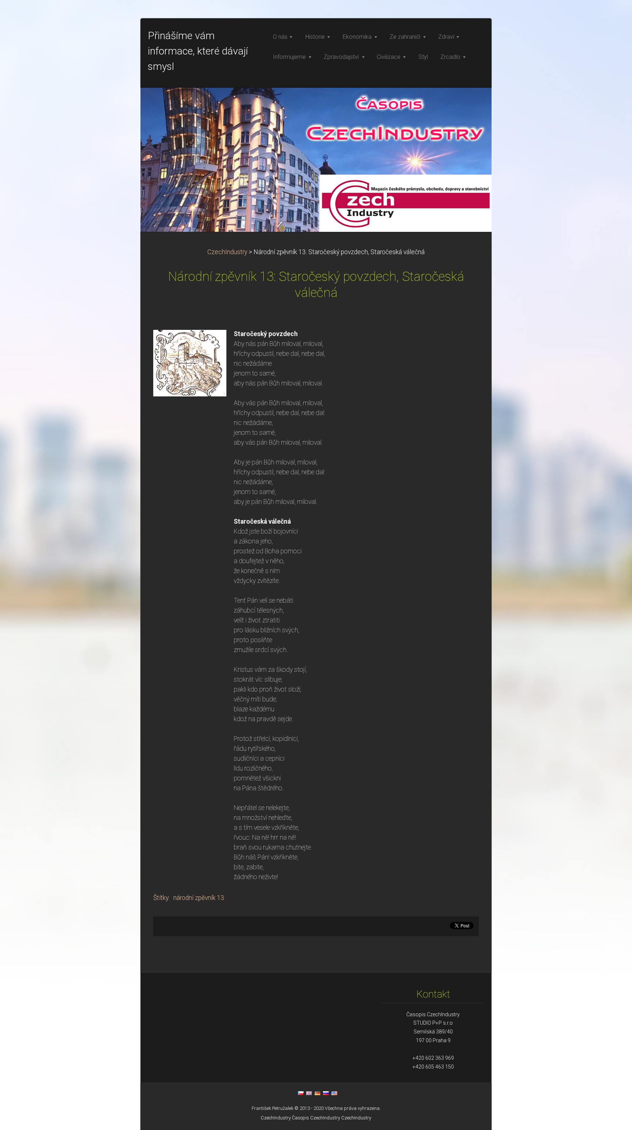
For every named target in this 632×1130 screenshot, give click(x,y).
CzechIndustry (227, 252)
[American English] (334, 1093)
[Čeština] (301, 1093)
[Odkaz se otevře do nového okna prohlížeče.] (189, 362)
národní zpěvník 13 (198, 897)
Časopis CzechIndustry (316, 1117)
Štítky (161, 897)
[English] (309, 1093)
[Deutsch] (317, 1093)
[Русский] (326, 1093)
